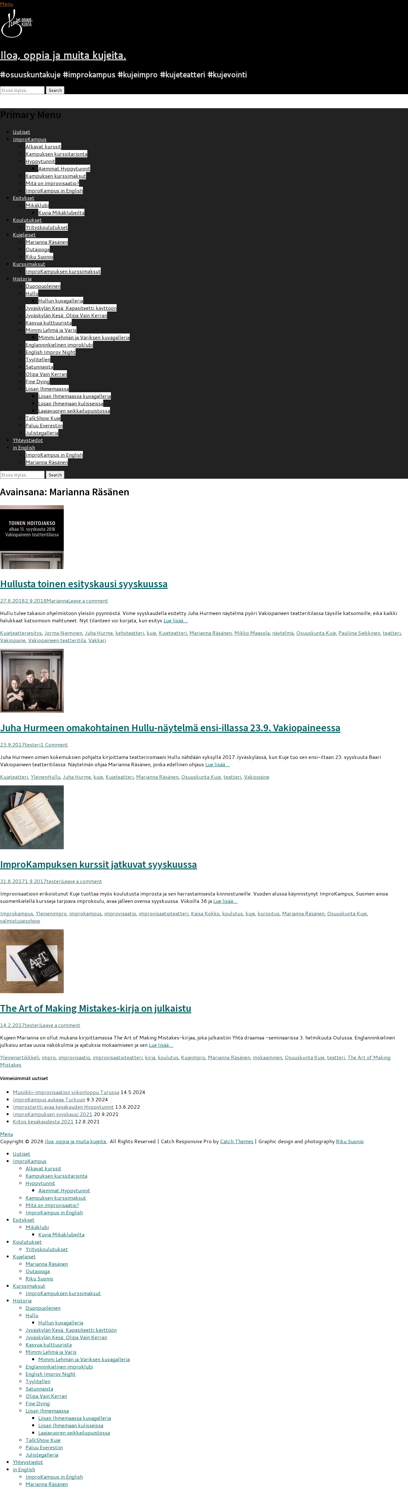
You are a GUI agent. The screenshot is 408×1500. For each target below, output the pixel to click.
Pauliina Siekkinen (359, 632)
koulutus (232, 913)
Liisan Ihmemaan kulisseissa (70, 403)
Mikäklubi (37, 205)
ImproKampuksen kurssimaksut (63, 271)
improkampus (85, 913)
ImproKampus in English (54, 190)
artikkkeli (28, 1057)
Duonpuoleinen (43, 285)
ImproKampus (30, 139)
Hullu (32, 293)
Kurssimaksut (29, 263)
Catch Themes (236, 1141)
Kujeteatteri (14, 632)
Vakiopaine (13, 640)
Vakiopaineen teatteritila (57, 640)
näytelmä (283, 632)
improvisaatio (120, 913)
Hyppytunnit (40, 161)
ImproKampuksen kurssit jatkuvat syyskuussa (98, 864)
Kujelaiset (24, 234)
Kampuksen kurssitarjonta (56, 153)
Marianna (57, 600)
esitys (35, 632)
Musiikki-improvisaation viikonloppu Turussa (66, 1092)
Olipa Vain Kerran (46, 374)
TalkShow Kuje (43, 418)
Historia (22, 278)
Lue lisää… (176, 620)
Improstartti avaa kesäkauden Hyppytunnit (63, 1106)
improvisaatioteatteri (163, 913)
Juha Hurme (99, 632)
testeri (32, 744)
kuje (151, 632)
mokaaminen (267, 1057)
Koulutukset (27, 219)
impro (60, 913)
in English (24, 447)
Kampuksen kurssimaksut (56, 175)
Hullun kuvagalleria (60, 300)
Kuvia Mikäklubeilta (61, 212)
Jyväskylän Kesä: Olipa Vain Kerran (66, 315)
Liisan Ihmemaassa (47, 388)
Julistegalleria (42, 432)
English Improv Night (51, 352)
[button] (21, 23)
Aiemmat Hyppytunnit (64, 168)
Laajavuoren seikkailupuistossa (74, 410)
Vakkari (97, 640)
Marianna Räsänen (47, 241)
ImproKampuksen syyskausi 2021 (52, 1114)
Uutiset (21, 131)
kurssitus (269, 913)
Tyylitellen (38, 359)
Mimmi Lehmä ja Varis (51, 330)
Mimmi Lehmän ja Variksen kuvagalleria (84, 337)
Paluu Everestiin (44, 425)
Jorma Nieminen (63, 632)
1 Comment (54, 744)
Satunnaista (39, 366)
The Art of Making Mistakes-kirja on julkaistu (95, 1008)
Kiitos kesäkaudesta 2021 (43, 1121)
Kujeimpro (193, 1057)
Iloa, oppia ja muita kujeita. (63, 55)
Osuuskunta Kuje (316, 632)
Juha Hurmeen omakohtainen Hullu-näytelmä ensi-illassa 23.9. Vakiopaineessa (170, 727)
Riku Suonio (39, 256)
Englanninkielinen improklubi (59, 344)
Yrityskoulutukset (47, 227)
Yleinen (39, 776)
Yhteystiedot (28, 440)
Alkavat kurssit (43, 146)
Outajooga (38, 249)
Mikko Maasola (252, 632)
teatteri (392, 632)
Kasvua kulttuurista (49, 322)
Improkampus (16, 913)
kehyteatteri (129, 632)
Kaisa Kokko (205, 913)
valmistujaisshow (20, 920)
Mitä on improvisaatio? (52, 183)
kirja (150, 1057)
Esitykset (23, 197)
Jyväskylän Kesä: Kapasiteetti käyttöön (71, 307)
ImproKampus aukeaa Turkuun (49, 1099)
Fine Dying (38, 381)
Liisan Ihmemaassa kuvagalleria (74, 396)
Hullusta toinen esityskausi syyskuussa (84, 583)
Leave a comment (88, 600)
